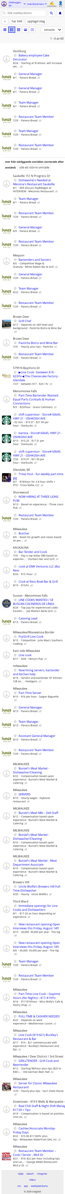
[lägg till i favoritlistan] (15, 55)
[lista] (4, 30)
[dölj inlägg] (22, 66)
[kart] (32, 30)
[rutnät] (18, 30)
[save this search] (60, 13)
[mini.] (11, 30)
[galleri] (25, 30)
